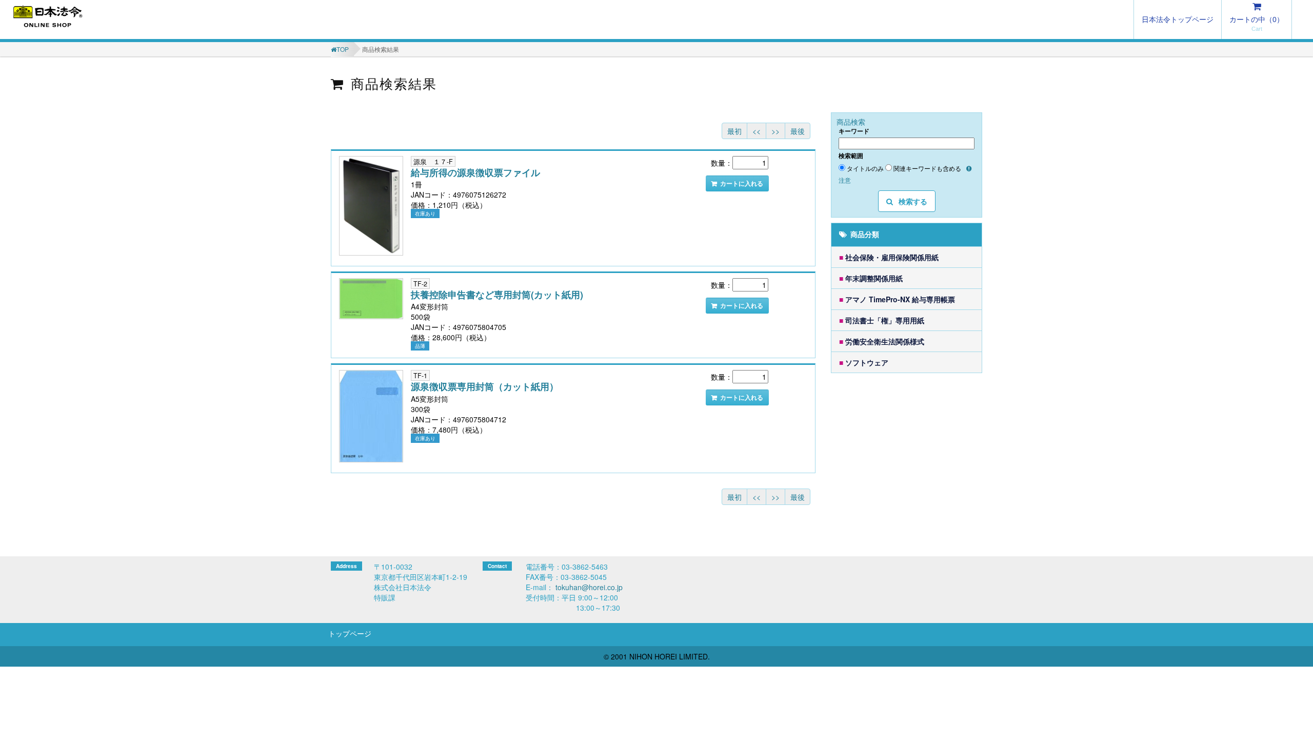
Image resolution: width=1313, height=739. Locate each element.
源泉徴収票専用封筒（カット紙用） (485, 386)
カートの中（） (1256, 19)
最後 (797, 131)
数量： (721, 163)
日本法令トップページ (1177, 19)
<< (756, 131)
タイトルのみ (865, 168)
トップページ (349, 633)
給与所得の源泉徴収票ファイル (475, 172)
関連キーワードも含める (927, 168)
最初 (734, 131)
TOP (342, 49)
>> (775, 131)
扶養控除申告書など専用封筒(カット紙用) (497, 294)
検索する (912, 201)
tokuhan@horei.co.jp (589, 587)
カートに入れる (741, 183)
